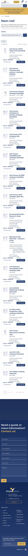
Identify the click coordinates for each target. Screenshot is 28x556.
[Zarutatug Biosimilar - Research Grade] (5, 216)
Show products (22, 44)
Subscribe (21, 543)
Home (2, 16)
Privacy (5, 523)
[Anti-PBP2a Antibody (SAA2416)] (5, 373)
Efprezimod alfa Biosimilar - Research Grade (17, 238)
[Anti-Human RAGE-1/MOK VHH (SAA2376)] (5, 50)
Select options (21, 62)
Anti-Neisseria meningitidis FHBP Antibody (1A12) (16, 268)
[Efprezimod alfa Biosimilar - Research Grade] (5, 238)
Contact (16, 2)
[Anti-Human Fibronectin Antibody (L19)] (5, 332)
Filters (3, 41)
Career (4, 520)
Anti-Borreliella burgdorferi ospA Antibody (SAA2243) (16, 311)
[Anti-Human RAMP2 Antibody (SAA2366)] (5, 93)
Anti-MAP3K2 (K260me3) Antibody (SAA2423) (16, 290)
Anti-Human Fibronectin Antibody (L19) (17, 332)
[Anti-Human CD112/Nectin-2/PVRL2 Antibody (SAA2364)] (5, 113)
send (3, 480)
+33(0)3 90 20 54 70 (13, 498)
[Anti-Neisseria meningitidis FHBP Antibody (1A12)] (5, 268)
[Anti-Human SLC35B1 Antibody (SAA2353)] (5, 177)
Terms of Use (20, 517)
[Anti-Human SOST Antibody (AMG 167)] (5, 196)
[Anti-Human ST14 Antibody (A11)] (5, 136)
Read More (3, 31)
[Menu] (26, 2)
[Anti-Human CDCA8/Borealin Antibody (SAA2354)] (5, 155)
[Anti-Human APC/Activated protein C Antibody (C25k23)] (5, 70)
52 (20, 392)
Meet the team (6, 515)
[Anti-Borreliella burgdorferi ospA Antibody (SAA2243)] (5, 311)
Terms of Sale (6, 525)
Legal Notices (20, 514)
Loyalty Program (21, 523)
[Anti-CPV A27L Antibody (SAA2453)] (5, 354)
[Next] (23, 392)
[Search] (25, 5)
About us (5, 513)
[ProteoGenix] (5, 2)
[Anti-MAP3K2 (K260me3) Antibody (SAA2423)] (5, 290)
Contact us (14, 502)
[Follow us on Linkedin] (26, 550)
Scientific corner (7, 518)
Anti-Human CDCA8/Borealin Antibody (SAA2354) (16, 155)
